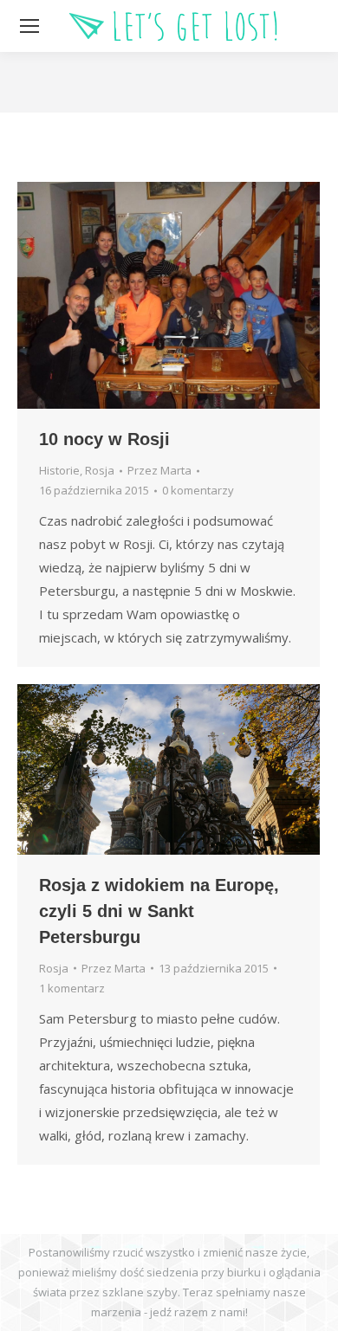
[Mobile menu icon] (29, 26)
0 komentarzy (198, 490)
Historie (59, 470)
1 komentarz (72, 988)
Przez (159, 470)
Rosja (99, 470)
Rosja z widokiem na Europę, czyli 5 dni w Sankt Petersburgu (159, 911)
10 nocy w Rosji (104, 439)
